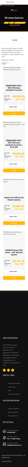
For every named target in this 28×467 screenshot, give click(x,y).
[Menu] (3, 2)
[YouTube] (13, 370)
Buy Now (14, 113)
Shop (11, 22)
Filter (15, 40)
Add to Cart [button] (13, 107)
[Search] (23, 2)
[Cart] (25, 2)
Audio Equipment (19, 22)
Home (6, 22)
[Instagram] (8, 370)
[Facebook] (4, 370)
